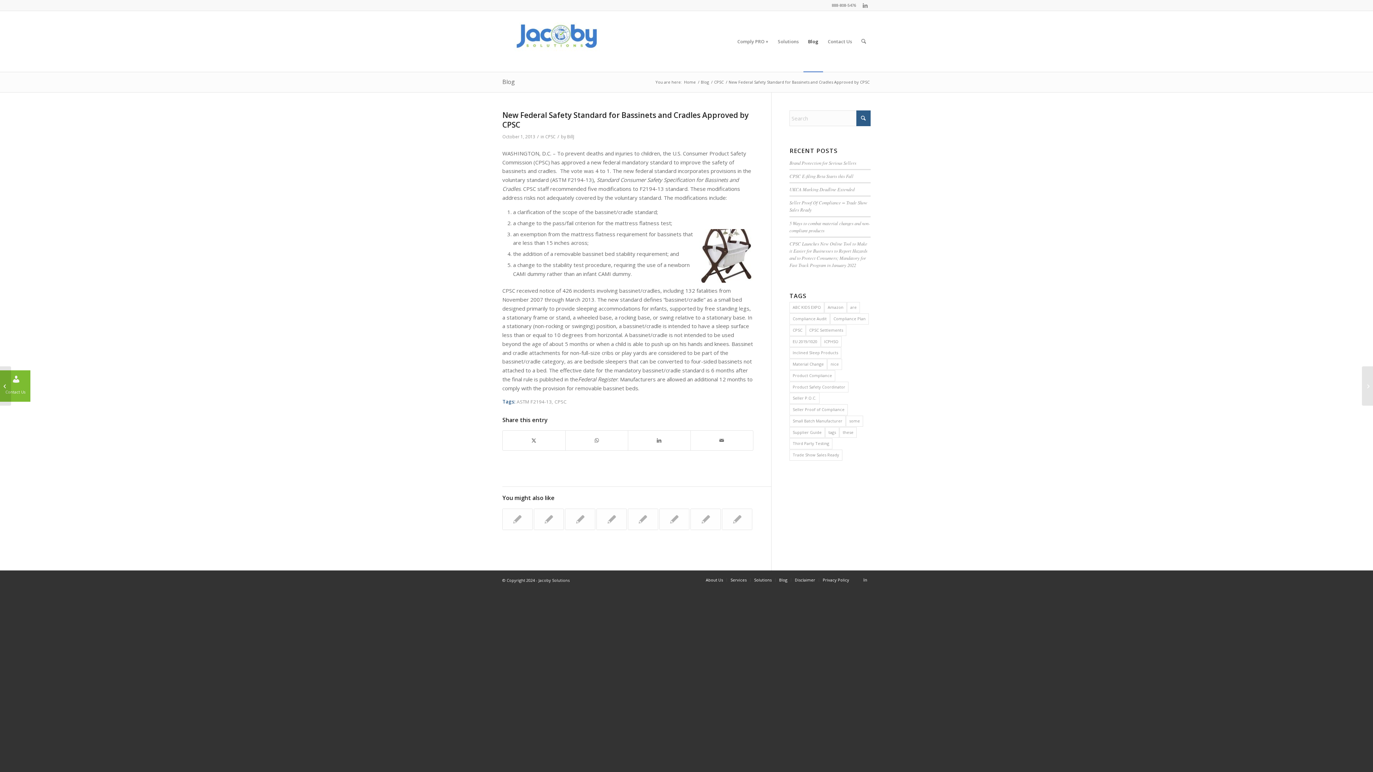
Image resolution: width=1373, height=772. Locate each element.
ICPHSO (831, 341)
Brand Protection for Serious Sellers (822, 163)
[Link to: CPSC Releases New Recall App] (705, 519)
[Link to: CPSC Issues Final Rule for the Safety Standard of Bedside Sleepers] (643, 519)
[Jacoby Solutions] (556, 41)
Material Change (808, 364)
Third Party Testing (811, 443)
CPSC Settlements (826, 330)
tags (832, 432)
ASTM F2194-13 (534, 402)
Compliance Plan (849, 318)
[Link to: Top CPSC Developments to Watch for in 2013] (580, 519)
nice (835, 364)
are (853, 307)
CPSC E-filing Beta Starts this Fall (821, 176)
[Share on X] (534, 440)
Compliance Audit (810, 318)
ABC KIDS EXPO (807, 307)
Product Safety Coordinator (819, 387)
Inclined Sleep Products (815, 352)
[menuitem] (753, 41)
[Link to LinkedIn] (865, 5)
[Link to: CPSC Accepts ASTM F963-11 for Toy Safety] (737, 519)
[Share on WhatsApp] (597, 440)
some (854, 421)
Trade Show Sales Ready (816, 454)
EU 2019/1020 (805, 341)
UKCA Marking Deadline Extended (822, 189)
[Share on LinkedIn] (659, 440)
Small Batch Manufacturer (817, 421)
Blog (508, 82)
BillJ (570, 137)
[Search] (864, 41)
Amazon (835, 307)
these (848, 432)
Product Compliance (812, 375)
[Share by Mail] (722, 440)
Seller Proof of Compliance (819, 409)
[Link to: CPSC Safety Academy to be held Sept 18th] (517, 519)
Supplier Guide (807, 432)
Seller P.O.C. (804, 398)
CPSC (550, 137)
